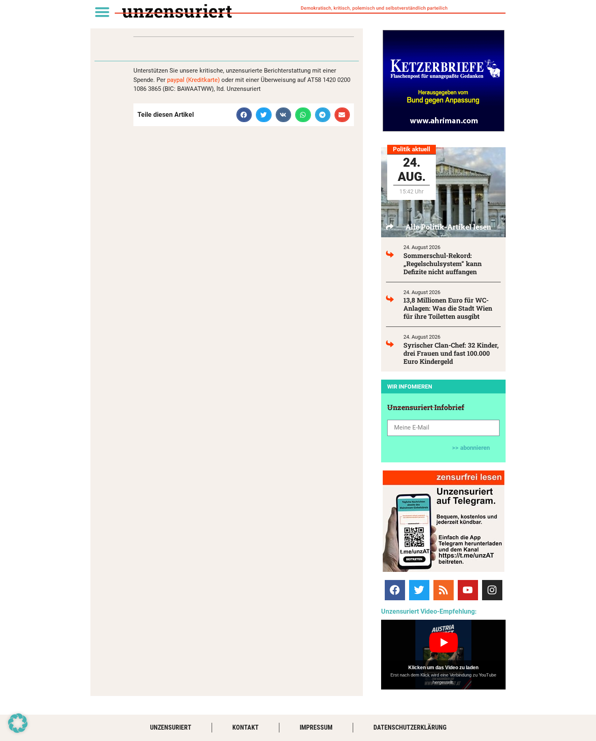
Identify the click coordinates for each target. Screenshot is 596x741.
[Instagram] (492, 590)
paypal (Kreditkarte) (193, 80)
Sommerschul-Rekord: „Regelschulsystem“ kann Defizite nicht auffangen (442, 263)
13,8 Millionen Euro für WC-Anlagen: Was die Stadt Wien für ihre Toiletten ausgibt (447, 308)
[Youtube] (468, 590)
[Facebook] (395, 590)
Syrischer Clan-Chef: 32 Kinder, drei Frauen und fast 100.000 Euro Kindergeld (451, 353)
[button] (102, 11)
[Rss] (443, 590)
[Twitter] (419, 590)
